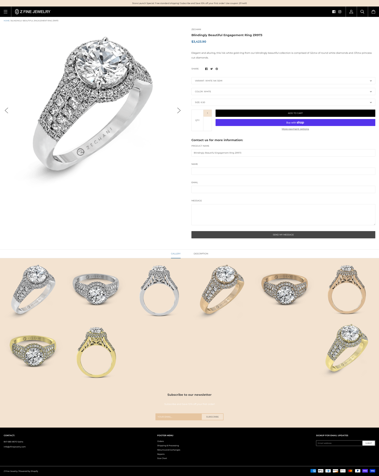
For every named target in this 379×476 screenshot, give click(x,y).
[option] (93, 108)
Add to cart (295, 113)
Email (194, 182)
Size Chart (162, 458)
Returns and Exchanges (168, 450)
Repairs (160, 454)
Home (6, 21)
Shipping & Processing (168, 445)
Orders (160, 441)
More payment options (295, 129)
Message (196, 200)
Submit (368, 443)
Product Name (200, 146)
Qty (197, 120)
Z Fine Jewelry (10, 471)
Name (194, 164)
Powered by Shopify (28, 471)
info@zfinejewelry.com (15, 447)
